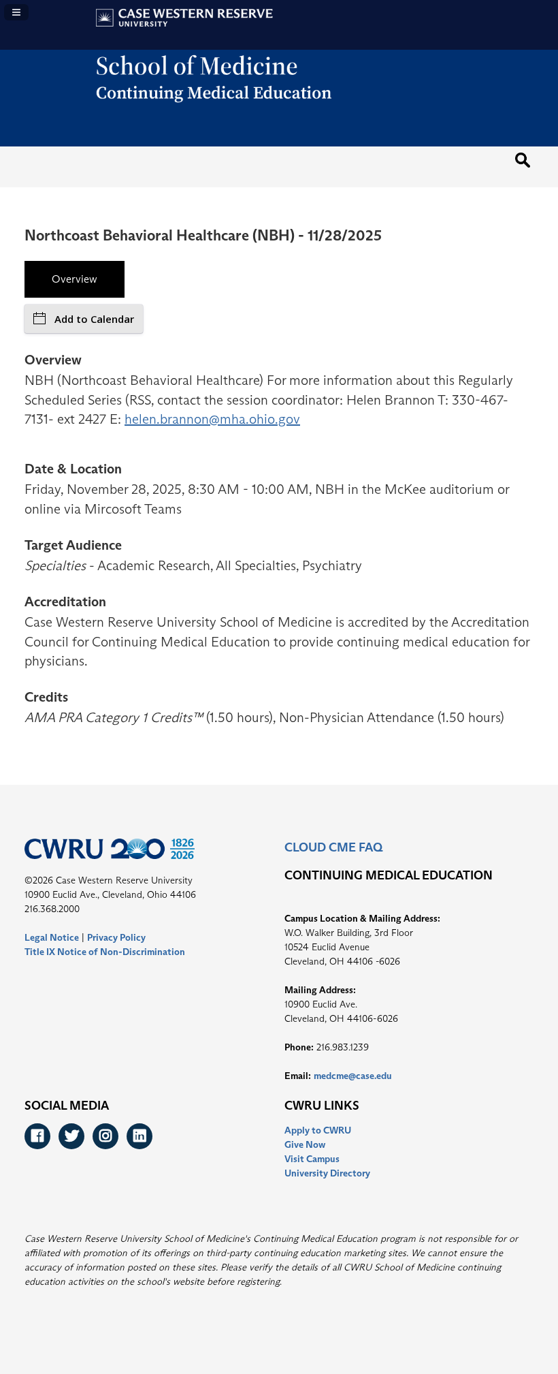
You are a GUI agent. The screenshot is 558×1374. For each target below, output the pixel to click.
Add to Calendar (94, 319)
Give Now (304, 1144)
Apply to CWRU (317, 1130)
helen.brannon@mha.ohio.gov (212, 419)
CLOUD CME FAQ (333, 847)
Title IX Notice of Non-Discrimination (104, 952)
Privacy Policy (116, 937)
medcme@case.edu (353, 1075)
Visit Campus (312, 1159)
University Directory (327, 1173)
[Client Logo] (279, 114)
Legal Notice (51, 937)
